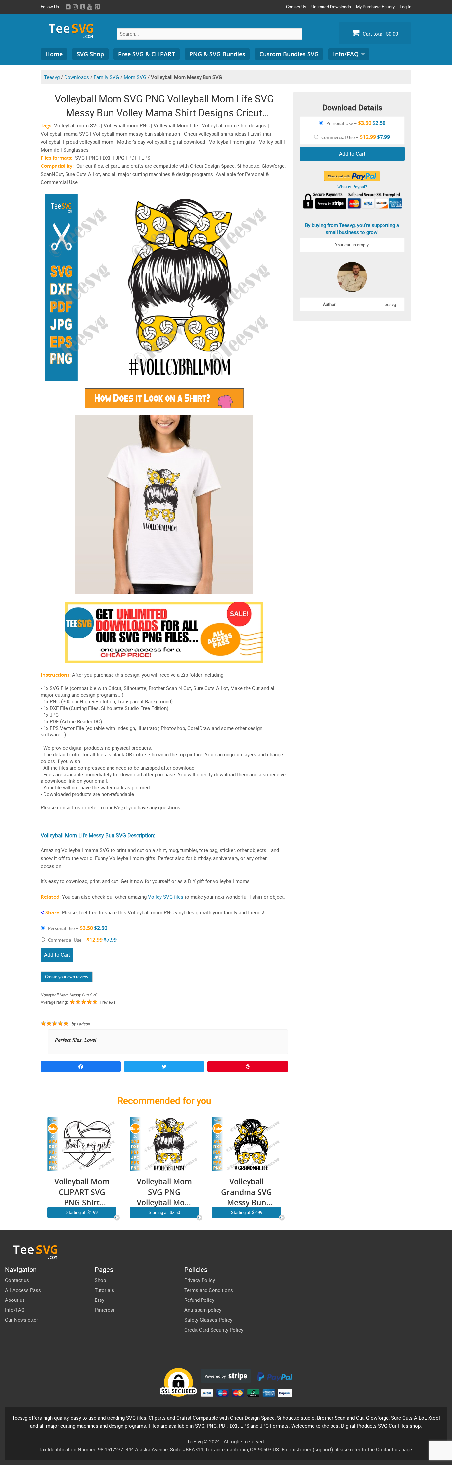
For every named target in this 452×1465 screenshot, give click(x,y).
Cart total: (379, 33)
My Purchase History (375, 7)
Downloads (76, 77)
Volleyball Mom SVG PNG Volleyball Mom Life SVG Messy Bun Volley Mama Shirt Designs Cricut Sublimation (164, 1192)
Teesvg (52, 77)
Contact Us (296, 7)
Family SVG (106, 77)
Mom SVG (135, 77)
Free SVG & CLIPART (146, 54)
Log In (405, 7)
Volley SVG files (165, 896)
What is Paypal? (352, 187)
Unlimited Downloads (331, 7)
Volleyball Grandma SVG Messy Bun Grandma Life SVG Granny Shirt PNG (246, 1192)
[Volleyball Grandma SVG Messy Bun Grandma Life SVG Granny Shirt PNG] (246, 1167)
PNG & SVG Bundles (217, 54)
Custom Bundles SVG (289, 54)
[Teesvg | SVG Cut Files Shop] (74, 35)
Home (54, 54)
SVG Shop (90, 54)
